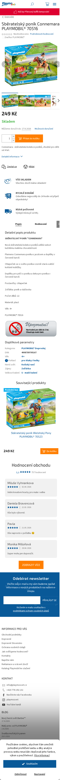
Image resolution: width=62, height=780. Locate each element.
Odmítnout (21, 774)
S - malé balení (29, 372)
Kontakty (6, 655)
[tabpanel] (31, 421)
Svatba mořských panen (13, 733)
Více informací (42, 755)
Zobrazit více (31, 564)
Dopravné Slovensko (12, 643)
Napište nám (8, 660)
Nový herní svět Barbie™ (13, 718)
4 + (22, 356)
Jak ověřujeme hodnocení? (15, 651)
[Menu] (54, 4)
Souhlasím (32, 764)
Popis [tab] (18, 224)
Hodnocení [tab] (41, 224)
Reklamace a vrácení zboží (15, 664)
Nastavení (39, 774)
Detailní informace (11, 156)
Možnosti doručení (44, 128)
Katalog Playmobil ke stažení (16, 668)
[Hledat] (32, 4)
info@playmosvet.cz (17, 685)
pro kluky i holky (30, 360)
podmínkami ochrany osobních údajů (31, 611)
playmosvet (12, 699)
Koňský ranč (28, 364)
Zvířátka (26, 368)
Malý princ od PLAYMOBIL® (14, 726)
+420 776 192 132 (15, 690)
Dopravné (6, 639)
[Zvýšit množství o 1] (13, 136)
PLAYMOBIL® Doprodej (33, 348)
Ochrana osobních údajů (13, 647)
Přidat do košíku (31, 138)
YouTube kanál (14, 704)
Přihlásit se (49, 600)
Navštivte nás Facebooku (19, 695)
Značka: (14, 37)
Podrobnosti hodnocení (41, 34)
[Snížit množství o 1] (13, 140)
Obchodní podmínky (11, 634)
